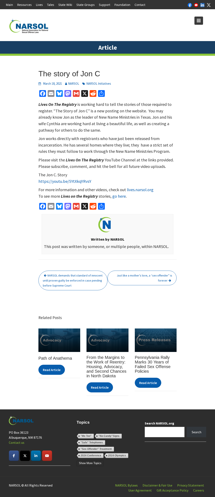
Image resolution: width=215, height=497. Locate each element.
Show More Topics (90, 463)
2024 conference (91, 455)
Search (196, 432)
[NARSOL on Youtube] (47, 455)
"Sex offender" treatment (96, 449)
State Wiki (65, 5)
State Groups (85, 5)
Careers (198, 490)
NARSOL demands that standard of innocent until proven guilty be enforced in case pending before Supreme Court (72, 280)
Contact (140, 5)
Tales (50, 5)
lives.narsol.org (140, 189)
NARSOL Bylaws (126, 485)
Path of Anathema (55, 358)
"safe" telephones (92, 442)
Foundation (122, 5)
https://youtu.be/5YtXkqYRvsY (64, 181)
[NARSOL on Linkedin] (36, 455)
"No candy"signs (108, 436)
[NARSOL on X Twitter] (25, 455)
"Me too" (86, 436)
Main (9, 5)
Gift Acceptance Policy (172, 490)
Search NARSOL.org (159, 423)
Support (104, 5)
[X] (209, 4)
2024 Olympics (117, 455)
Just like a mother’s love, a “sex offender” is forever (144, 278)
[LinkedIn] (202, 4)
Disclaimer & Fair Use (157, 485)
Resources (24, 5)
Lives (39, 5)
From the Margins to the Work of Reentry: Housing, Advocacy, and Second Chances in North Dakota (107, 366)
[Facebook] (190, 4)
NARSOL (73, 84)
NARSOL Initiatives (98, 84)
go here (119, 196)
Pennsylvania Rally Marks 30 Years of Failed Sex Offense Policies (152, 364)
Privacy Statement (190, 485)
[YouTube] (196, 4)
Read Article (51, 370)
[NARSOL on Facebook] (14, 455)
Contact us (16, 442)
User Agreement (140, 490)
